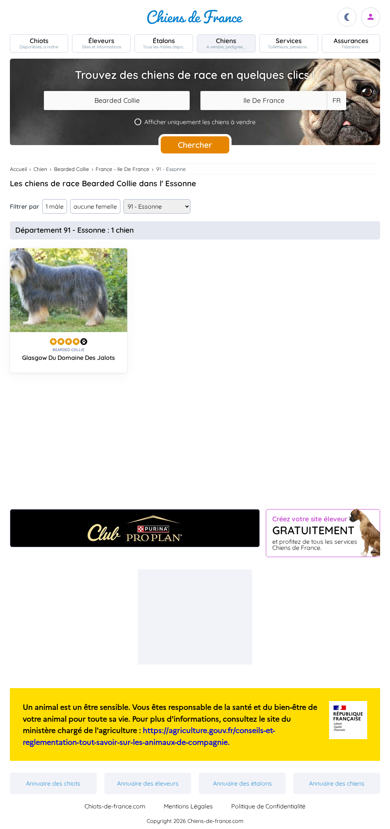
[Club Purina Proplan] (135, 528)
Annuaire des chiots (53, 783)
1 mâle (55, 206)
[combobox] (117, 100)
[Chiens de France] (195, 17)
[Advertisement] (195, 444)
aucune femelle (95, 206)
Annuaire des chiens (336, 783)
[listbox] (336, 100)
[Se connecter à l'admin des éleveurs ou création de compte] (370, 17)
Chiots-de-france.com (115, 806)
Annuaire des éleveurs (148, 783)
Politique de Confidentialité (268, 806)
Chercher (195, 145)
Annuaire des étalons (242, 783)
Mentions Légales (188, 806)
